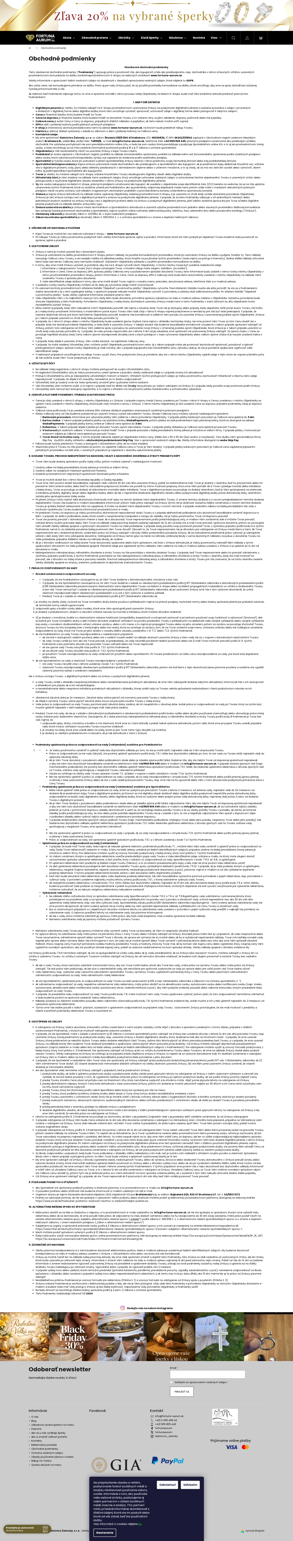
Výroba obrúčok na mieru (46, 1465)
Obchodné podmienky (44, 1449)
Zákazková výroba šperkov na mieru (52, 1425)
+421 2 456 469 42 (166, 1420)
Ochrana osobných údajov (47, 1453)
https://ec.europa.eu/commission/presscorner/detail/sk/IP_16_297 (222, 1235)
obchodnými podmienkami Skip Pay (109, 440)
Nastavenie (104, 1533)
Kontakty (36, 1440)
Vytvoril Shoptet (254, 1530)
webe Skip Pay (229, 440)
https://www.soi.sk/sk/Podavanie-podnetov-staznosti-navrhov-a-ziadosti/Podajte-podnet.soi (92, 1201)
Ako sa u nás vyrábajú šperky (48, 1433)
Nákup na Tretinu (41, 1460)
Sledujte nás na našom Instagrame (150, 1308)
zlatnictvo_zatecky (166, 1436)
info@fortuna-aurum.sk (169, 1416)
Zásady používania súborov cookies (52, 1457)
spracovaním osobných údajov (208, 1382)
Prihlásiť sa (182, 1391)
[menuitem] (69, 38)
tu (140, 1524)
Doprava (36, 1429)
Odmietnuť (167, 1485)
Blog (33, 1421)
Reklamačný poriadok (44, 1445)
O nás (34, 1417)
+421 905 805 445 (165, 1424)
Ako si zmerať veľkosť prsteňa (49, 1437)
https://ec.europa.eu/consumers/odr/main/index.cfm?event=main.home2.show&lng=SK (89, 1239)
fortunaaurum (163, 1428)
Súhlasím (190, 1485)
